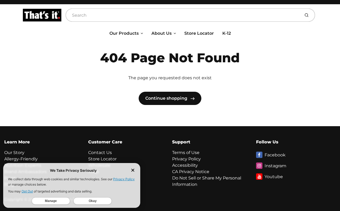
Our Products (124, 33)
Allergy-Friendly (21, 158)
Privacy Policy (186, 158)
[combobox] (182, 15)
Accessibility (185, 165)
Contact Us (100, 152)
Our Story (14, 152)
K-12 (226, 33)
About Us (161, 33)
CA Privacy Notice (190, 171)
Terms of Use (185, 152)
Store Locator (199, 33)
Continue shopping (166, 98)
